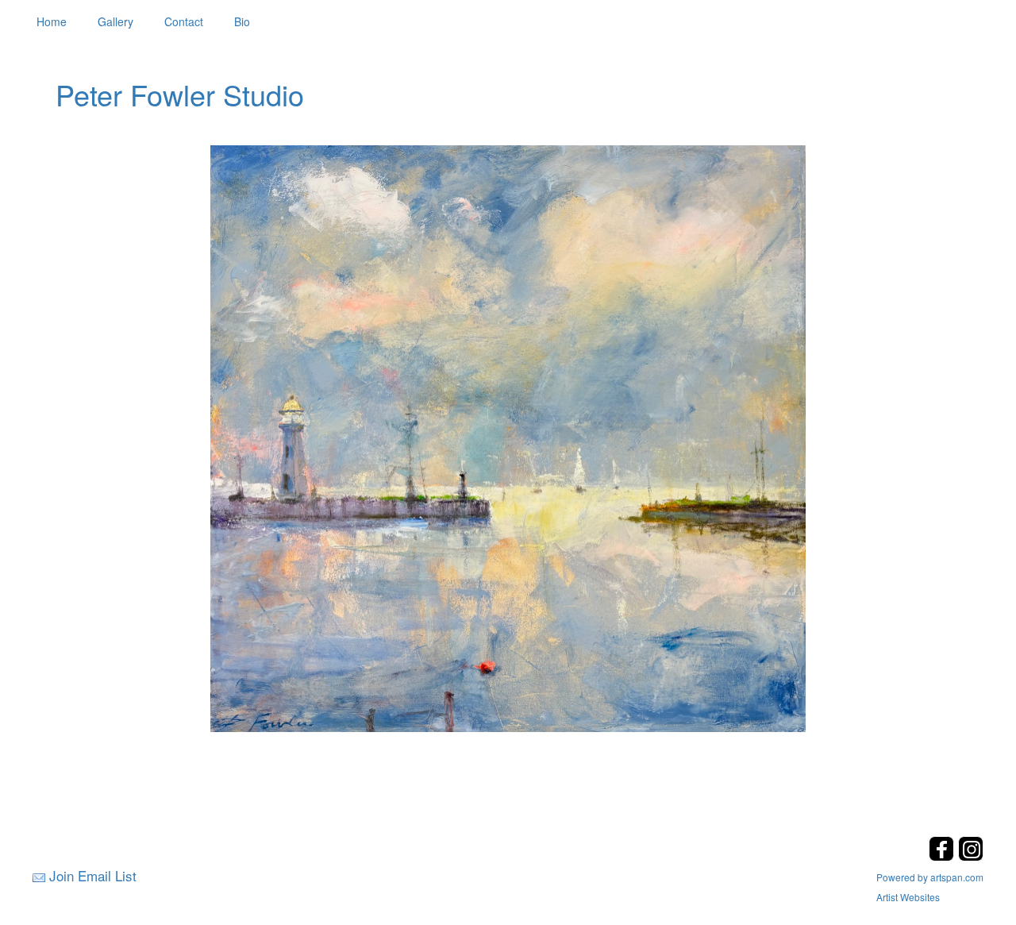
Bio (242, 21)
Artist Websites (908, 897)
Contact (183, 21)
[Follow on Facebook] (943, 856)
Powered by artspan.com (929, 877)
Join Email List (93, 875)
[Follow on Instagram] (970, 856)
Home (52, 21)
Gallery (115, 21)
